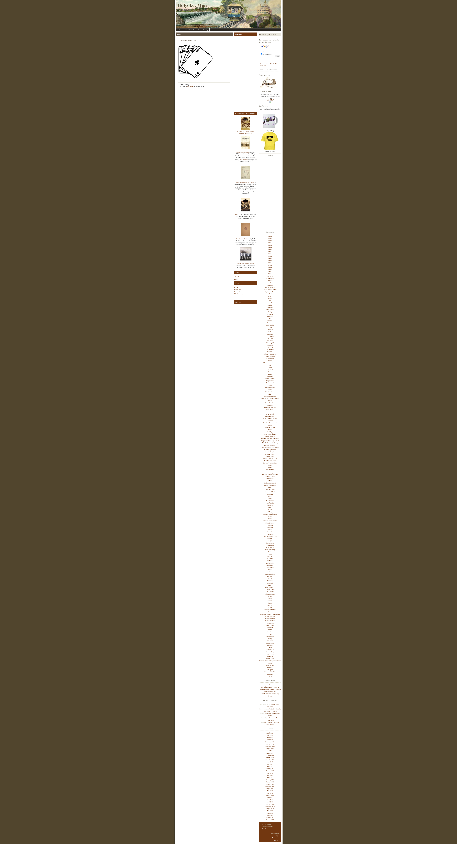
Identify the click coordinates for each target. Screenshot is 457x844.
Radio (270, 570)
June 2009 (270, 813)
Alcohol (270, 283)
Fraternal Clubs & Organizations (270, 398)
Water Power (270, 654)
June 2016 (270, 740)
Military (270, 512)
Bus (270, 318)
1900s (270, 249)
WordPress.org (238, 294)
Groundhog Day (270, 416)
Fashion (270, 389)
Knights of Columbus (270, 485)
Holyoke (237, 214)
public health (269, 563)
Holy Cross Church (270, 434)
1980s (270, 267)
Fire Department (270, 392)
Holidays (270, 432)
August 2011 (270, 788)
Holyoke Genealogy (270, 445)
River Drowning (270, 587)
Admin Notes (270, 278)
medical (270, 510)
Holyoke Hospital (270, 452)
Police (270, 552)
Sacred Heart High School (270, 592)
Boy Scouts (270, 314)
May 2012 (270, 773)
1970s (270, 265)
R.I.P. (198, 30)
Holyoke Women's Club (270, 463)
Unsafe (270, 647)
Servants (270, 601)
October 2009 (270, 804)
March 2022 (269, 733)
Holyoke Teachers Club (270, 458)
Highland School (270, 427)
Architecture (269, 294)
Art (270, 300)
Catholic (270, 327)
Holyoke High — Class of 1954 (270, 447)
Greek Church (270, 414)
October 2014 (270, 744)
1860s (270, 240)
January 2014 (270, 757)
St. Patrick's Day (270, 618)
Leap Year (270, 494)
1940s (270, 258)
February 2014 (270, 755)
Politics (270, 554)
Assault (270, 303)
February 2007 (270, 817)
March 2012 (269, 777)
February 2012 (270, 780)
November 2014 (270, 742)
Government (269, 412)
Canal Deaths (270, 325)
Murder (270, 516)
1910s (270, 252)
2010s (270, 274)
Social (270, 607)
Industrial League (270, 476)
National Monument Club (270, 521)
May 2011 (270, 793)
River (269, 585)
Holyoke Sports (270, 456)
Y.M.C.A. (270, 674)
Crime (270, 361)
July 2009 (270, 811)
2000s (270, 272)
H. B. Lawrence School (270, 418)
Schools (270, 596)
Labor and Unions (270, 490)
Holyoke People (269, 454)
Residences (270, 581)
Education (270, 376)
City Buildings (270, 336)
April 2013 (270, 764)
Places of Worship (270, 550)
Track (269, 634)
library (270, 498)
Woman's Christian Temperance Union (270, 661)
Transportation (270, 636)
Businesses (270, 323)
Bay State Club (270, 309)
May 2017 (270, 737)
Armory (270, 296)
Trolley (270, 638)
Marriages (270, 505)
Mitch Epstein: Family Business (246, 263)
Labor (270, 487)
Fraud (270, 401)
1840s (270, 236)
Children (270, 332)
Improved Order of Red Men (270, 474)
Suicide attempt (270, 623)
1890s (270, 247)
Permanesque (270, 543)
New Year (270, 525)
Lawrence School (270, 492)
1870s (270, 243)
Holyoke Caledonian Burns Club (270, 438)
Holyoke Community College (270, 443)
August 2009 (270, 808)
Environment (270, 383)
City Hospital (270, 343)
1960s (270, 263)
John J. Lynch (270, 478)
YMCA (270, 676)
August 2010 (270, 795)
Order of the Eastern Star (270, 536)
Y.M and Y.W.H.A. (270, 672)
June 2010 (270, 797)
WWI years (270, 667)
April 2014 (270, 751)
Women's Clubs (270, 665)
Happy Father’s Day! (270, 691)
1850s (270, 238)
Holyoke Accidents (270, 436)
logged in (190, 86)
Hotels (270, 465)
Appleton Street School (269, 289)
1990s (270, 269)
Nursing (270, 530)
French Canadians (270, 403)
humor (270, 472)
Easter (270, 374)
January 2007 (270, 820)
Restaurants (270, 583)
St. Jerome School (270, 616)
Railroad (270, 572)
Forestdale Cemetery (270, 396)
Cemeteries (270, 329)
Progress (269, 556)
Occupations (269, 534)
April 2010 (270, 802)
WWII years (269, 670)
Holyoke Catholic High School (270, 441)
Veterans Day (270, 652)
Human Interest (270, 470)
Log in (236, 287)
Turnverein (270, 641)
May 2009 (270, 815)
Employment (269, 381)
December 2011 (270, 784)
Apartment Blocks (270, 287)
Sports (270, 612)
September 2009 (270, 806)
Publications (269, 565)
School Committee (270, 594)
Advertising (270, 280)
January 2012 (270, 782)
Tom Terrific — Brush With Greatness (270, 689)
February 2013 (270, 768)
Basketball (270, 307)
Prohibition (270, 558)
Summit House (270, 625)
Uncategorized (270, 643)
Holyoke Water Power (270, 461)
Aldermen (270, 285)
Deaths (270, 367)
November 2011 (270, 786)
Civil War (270, 352)
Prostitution (270, 561)
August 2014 (270, 748)
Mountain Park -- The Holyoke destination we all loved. (245, 132)
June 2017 (270, 735)
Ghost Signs (269, 409)
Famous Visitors (270, 387)
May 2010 (270, 800)
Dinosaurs (270, 369)
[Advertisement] (245, 73)
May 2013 (270, 762)
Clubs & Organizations (269, 354)
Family (270, 385)
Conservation (270, 358)
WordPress (265, 829)
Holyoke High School (270, 450)
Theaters (270, 630)
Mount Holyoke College (243, 152)
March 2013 (269, 766)
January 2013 (270, 771)
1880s (270, 245)
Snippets (270, 605)
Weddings (270, 656)
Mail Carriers (270, 501)
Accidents (270, 276)
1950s (270, 260)
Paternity (269, 538)
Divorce (270, 372)
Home (179, 30)
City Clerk (270, 338)
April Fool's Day (270, 292)
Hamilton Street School (269, 423)
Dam (270, 365)
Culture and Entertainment (270, 363)
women (270, 663)
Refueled (274, 838)
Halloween (270, 421)
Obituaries (270, 532)
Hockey (270, 429)
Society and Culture (270, 610)
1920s (270, 254)
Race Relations (270, 567)
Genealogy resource (270, 407)
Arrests (270, 298)
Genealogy (270, 405)
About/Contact (189, 30)
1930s (270, 256)
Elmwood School (270, 378)
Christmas (270, 334)
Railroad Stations (270, 574)
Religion (270, 578)
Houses (270, 467)
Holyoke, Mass (192, 5)
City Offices (270, 345)
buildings (270, 316)
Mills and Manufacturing (270, 514)
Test (270, 685)
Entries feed (237, 289)
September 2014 (270, 746)
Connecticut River (270, 356)
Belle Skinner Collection (243, 239)
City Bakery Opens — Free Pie (270, 687)
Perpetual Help (270, 545)
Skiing (270, 603)
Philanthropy (270, 547)
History (205, 30)
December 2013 (270, 760)
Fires (269, 394)
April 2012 (270, 775)
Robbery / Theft (270, 590)
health (270, 425)
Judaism (270, 481)
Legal (269, 496)
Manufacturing (270, 503)
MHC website (244, 159)
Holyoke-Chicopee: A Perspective (244, 182)
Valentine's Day (270, 650)
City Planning (270, 349)
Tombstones (270, 632)
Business (270, 321)
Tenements (270, 627)
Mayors (270, 507)
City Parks (270, 347)
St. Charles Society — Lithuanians (270, 614)
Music (270, 518)
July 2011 (270, 791)
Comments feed (238, 292)
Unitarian (270, 645)
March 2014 (269, 753)
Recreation (270, 576)
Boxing (270, 312)
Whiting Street (270, 658)
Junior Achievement (270, 483)
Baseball (270, 305)
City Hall (270, 341)
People (270, 541)
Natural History (270, 523)
